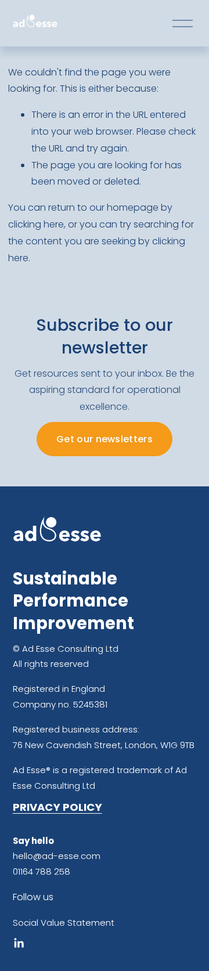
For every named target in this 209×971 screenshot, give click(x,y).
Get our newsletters (104, 439)
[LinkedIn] (18, 943)
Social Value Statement (63, 922)
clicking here (36, 224)
